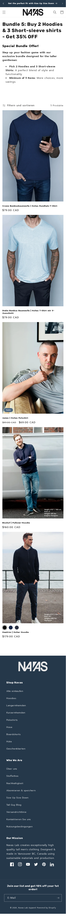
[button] (4, 12)
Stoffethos (12, 776)
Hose (9, 727)
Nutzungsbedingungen (19, 826)
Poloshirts (12, 720)
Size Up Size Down (17, 797)
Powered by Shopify (46, 907)
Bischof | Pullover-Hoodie (16, 523)
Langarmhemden (16, 705)
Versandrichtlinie (16, 812)
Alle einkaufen (14, 691)
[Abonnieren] (58, 898)
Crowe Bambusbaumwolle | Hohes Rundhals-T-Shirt (29, 206)
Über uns (11, 769)
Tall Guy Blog (13, 805)
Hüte (9, 741)
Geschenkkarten (15, 748)
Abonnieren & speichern (20, 790)
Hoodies (11, 698)
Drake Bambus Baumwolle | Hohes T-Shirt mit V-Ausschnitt (28, 311)
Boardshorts (13, 734)
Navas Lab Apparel (27, 907)
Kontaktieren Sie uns (18, 819)
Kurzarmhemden (15, 712)
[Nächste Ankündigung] (62, 3)
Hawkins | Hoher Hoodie (15, 632)
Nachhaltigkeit (14, 783)
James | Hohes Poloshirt (15, 418)
